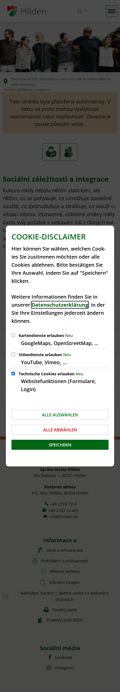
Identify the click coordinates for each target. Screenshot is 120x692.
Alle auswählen (60, 415)
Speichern (60, 445)
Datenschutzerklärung (60, 304)
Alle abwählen (60, 430)
